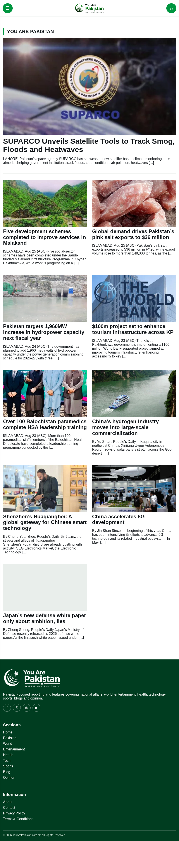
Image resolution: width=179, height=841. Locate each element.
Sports (8, 766)
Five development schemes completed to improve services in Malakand (44, 237)
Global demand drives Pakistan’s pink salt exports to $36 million (133, 234)
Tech (6, 760)
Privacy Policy (14, 813)
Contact (9, 807)
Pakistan (10, 738)
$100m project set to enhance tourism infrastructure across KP (133, 329)
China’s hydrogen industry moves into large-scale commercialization (125, 427)
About (7, 802)
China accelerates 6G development (118, 519)
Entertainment (14, 749)
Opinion (9, 777)
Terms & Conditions (18, 819)
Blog (6, 772)
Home (7, 732)
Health (8, 755)
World (7, 743)
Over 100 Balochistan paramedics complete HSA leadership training (45, 424)
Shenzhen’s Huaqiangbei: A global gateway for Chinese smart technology (45, 522)
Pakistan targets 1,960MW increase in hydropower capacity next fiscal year (43, 332)
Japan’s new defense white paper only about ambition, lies (44, 618)
